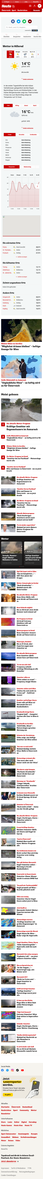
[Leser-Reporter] (30, 6)
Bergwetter (16, 36)
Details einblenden (28, 79)
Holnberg (6, 303)
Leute (10, 1122)
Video (18, 1141)
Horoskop (32, 1122)
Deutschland (27, 1107)
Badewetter (27, 36)
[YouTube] (22, 1070)
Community (24, 1110)
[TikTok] (17, 1070)
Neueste (36, 10)
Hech (4, 306)
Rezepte (34, 1134)
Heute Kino (18, 1125)
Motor (3, 1141)
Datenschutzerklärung (9, 1172)
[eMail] (30, 21)
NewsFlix (36, 2)
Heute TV (28, 1125)
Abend (26, 105)
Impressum (5, 1168)
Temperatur (12, 167)
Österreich (6, 10)
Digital (24, 1122)
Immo (17, 2)
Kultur (16, 1122)
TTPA (29, 1168)
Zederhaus (6, 270)
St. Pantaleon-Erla (8, 250)
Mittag (17, 105)
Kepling (5, 309)
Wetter (34, 1110)
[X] (7, 1070)
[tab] (19, 566)
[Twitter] (18, 21)
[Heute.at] (6, 6)
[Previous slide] (2, 547)
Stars (3, 1122)
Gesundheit (5, 1137)
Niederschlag (27, 167)
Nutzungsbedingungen (27, 1172)
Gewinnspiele (23, 1134)
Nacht (34, 105)
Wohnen (15, 1137)
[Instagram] (12, 1070)
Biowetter (21, 134)
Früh (8, 105)
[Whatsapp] (24, 21)
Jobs (26, 2)
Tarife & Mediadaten (18, 1168)
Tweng (5, 267)
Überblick (6, 36)
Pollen (9, 134)
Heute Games (6, 1125)
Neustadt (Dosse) (8, 300)
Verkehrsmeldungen (28, 1137)
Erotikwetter (33, 134)
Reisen (10, 1141)
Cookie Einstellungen (8, 1175)
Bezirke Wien (38, 36)
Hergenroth (6, 297)
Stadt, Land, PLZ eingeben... (17, 27)
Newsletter (5, 1114)
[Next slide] (40, 547)
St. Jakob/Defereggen (10, 273)
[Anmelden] (34, 6)
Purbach (5, 253)
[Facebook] (13, 21)
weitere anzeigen (22, 257)
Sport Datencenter (8, 1134)
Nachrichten (6, 1110)
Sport (14, 10)
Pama (5, 247)
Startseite (5, 1107)
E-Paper (6, 2)
